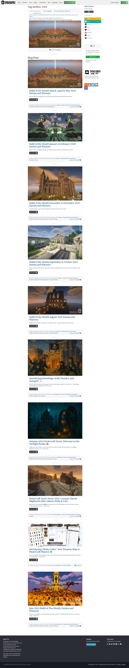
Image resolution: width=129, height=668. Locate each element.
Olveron (88, 21)
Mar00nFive (89, 32)
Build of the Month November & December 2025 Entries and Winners (54, 204)
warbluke (89, 29)
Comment (78, 565)
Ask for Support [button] (91, 644)
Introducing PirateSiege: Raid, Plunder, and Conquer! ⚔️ (51, 379)
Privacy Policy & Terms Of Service (107, 664)
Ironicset (89, 24)
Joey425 (88, 35)
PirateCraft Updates (66, 394)
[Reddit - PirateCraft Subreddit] (86, 84)
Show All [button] (93, 57)
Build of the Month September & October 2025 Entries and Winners (53, 263)
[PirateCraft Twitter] (93, 84)
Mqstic (88, 27)
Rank (91, 11)
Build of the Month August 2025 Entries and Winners (52, 318)
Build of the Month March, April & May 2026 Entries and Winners (52, 92)
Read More (33, 99)
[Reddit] (114, 644)
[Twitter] (112, 644)
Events (65, 457)
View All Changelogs (55, 50)
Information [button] (42, 2)
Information (91, 664)
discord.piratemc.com (93, 78)
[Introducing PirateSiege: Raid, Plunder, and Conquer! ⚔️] (55, 357)
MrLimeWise (57, 514)
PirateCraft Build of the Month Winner (44, 106)
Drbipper (89, 18)
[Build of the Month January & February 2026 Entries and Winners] (55, 127)
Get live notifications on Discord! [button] (62, 11)
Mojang (5, 657)
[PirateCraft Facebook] (86, 88)
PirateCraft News (65, 105)
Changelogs (55, 2)
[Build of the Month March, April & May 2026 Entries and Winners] (55, 74)
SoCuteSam (89, 38)
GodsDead (56, 394)
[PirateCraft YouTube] (89, 84)
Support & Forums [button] (69, 2)
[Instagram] (118, 644)
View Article (49, 386)
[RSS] (107, 644)
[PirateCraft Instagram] (96, 84)
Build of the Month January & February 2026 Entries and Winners (52, 145)
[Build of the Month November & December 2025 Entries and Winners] (55, 183)
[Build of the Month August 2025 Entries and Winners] (55, 300)
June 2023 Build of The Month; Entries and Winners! (51, 609)
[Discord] (121, 644)
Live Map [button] (24, 2)
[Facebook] (109, 644)
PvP (39, 396)
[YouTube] (116, 644)
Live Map (118, 664)
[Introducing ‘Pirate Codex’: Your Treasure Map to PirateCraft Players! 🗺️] (55, 535)
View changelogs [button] (47, 11)
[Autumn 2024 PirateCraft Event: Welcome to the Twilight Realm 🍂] (55, 420)
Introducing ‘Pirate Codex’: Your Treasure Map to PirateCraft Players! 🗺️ (54, 550)
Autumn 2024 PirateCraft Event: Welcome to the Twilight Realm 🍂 (54, 442)
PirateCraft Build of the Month (68, 158)
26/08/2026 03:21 (37, 13)
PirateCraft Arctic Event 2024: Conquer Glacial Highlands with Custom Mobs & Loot (53, 499)
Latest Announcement (35, 11)
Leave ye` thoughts (75, 106)
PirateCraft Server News (35, 459)
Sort (86, 11)
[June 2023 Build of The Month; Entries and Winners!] (55, 589)
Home (19, 2)
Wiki (49, 2)
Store (30, 2)
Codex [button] (60, 2)
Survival (43, 396)
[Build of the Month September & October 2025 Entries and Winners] (55, 242)
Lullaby (58, 105)
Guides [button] (35, 2)
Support (124, 664)
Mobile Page (87, 9)
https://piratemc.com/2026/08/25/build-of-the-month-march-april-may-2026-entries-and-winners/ (53, 15)
